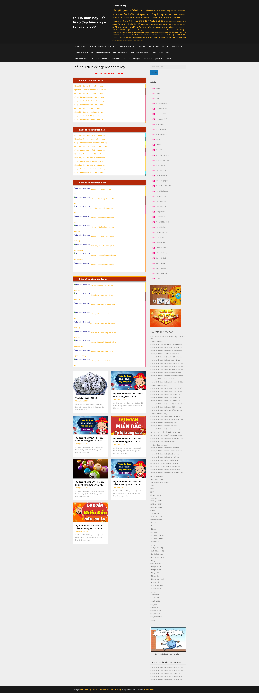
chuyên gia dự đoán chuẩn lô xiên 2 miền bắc (165, 394)
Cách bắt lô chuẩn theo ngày (160, 11)
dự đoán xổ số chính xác (171, 21)
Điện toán (115, 59)
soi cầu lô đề (145, 35)
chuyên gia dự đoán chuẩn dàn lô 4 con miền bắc (166, 382)
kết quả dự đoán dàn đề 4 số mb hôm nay (89, 158)
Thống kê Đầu (160, 212)
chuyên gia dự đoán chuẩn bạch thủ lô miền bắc (166, 357)
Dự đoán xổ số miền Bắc (129, 24)
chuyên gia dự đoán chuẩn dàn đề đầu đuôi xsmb (166, 376)
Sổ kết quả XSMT (161, 119)
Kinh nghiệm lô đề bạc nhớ (149, 24)
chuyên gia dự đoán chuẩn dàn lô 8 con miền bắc (166, 388)
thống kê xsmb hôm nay (125, 40)
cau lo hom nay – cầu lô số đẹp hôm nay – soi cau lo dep (90, 22)
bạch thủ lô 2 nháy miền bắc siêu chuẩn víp (90, 90)
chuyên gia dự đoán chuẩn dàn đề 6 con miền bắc (166, 366)
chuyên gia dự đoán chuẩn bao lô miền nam (164, 448)
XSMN (161, 53)
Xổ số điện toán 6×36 (157, 535)
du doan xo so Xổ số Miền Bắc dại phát (164, 17)
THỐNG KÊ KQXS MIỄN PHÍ (139, 53)
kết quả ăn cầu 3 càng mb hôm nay (87, 108)
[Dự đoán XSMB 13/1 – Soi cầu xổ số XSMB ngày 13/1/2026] (90, 425)
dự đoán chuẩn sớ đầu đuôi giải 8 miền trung (165, 432)
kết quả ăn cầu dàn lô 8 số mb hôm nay (88, 93)
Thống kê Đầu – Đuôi (162, 222)
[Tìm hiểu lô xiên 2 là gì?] (90, 383)
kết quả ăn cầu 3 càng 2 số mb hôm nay (88, 112)
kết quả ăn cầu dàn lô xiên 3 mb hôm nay (89, 101)
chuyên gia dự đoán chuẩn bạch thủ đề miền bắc (166, 351)
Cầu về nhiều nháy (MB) (163, 186)
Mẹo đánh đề (168, 24)
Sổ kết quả (93, 59)
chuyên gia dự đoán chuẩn (131, 10)
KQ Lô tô (147, 59)
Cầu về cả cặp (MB (156, 554)
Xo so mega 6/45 (161, 129)
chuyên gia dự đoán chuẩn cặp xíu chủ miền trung (166, 419)
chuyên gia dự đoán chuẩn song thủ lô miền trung (166, 438)
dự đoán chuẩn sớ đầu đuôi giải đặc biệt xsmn (165, 466)
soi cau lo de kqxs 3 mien (139, 30)
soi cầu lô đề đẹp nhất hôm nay (129, 37)
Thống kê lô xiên (161, 201)
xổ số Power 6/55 (161, 134)
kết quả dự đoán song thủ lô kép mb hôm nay (91, 146)
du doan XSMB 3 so (151, 21)
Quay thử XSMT (161, 268)
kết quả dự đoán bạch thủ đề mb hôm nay (89, 150)
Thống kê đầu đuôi (138, 40)
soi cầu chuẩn (160, 32)
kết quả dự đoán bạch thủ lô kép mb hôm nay (90, 143)
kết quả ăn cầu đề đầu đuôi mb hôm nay (88, 120)
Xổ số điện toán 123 (162, 160)
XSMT (168, 53)
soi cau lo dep (179, 30)
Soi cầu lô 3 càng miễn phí (171, 32)
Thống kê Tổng (161, 227)
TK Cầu (125, 59)
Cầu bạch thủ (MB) (162, 170)
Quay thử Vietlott (161, 273)
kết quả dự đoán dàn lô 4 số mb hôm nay (89, 173)
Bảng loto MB (155, 595)
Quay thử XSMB (161, 258)
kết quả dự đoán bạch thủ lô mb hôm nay (89, 135)
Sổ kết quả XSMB (161, 109)
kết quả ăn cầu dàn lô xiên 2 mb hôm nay (89, 97)
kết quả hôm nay (80, 59)
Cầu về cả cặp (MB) (162, 181)
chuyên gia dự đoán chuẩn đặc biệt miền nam (165, 454)
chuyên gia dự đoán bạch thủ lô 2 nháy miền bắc (166, 344)
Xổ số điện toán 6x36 (162, 155)
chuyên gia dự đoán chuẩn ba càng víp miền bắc (166, 347)
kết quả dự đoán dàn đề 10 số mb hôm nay (89, 169)
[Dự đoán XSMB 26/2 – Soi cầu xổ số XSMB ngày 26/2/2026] (128, 425)
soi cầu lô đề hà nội (168, 35)
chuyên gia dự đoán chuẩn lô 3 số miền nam (164, 460)
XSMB (154, 53)
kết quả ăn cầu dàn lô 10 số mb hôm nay (88, 116)
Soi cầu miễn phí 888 (143, 37)
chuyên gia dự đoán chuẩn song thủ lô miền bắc (166, 410)
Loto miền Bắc (160, 242)
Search (154, 73)
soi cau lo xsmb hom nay (133, 32)
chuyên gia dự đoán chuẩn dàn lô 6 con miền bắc (166, 391)
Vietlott (104, 59)
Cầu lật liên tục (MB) (162, 176)
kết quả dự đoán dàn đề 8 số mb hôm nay (89, 165)
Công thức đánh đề (143, 17)
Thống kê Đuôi (160, 217)
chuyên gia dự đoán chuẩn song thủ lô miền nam (166, 473)
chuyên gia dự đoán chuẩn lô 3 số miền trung (165, 429)
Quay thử (158, 59)
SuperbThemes (149, 690)
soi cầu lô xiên (123, 35)
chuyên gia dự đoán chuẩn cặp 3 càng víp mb (165, 360)
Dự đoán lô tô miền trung (171, 46)
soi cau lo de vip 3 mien (119, 32)
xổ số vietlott (160, 124)
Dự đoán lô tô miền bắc (125, 46)
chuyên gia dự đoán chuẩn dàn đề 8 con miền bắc (166, 369)
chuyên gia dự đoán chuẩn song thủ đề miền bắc (166, 404)
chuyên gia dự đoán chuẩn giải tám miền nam (165, 457)
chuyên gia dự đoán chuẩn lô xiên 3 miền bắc (165, 398)
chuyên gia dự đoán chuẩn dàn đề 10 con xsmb (166, 373)
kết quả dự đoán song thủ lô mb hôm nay (89, 139)
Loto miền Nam (161, 248)
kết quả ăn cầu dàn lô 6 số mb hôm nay (88, 86)
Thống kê (136, 59)
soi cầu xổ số (155, 37)
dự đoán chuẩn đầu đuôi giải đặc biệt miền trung (166, 435)
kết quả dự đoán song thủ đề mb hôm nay (89, 154)
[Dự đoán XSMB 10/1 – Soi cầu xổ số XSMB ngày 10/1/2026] (128, 468)
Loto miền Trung (161, 253)
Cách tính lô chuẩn (176, 11)
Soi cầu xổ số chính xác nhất (172, 37)
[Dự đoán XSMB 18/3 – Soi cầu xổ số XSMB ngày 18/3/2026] (90, 512)
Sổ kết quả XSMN (161, 114)
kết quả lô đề (160, 24)
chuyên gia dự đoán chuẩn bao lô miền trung (165, 416)
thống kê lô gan (155, 563)
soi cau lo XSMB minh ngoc (148, 32)
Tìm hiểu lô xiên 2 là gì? (86, 398)
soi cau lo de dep (175, 27)
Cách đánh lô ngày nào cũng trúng (143, 14)
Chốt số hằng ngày (103, 53)
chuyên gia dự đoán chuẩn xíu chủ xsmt (163, 441)
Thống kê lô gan (161, 196)
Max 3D (158, 140)
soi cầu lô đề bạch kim (157, 35)
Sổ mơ (168, 59)
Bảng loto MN (155, 601)
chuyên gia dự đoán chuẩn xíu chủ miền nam (165, 470)
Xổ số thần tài (160, 165)
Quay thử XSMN (161, 263)
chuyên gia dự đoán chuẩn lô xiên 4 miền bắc (165, 401)
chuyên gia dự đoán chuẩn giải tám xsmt (163, 426)
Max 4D (158, 145)
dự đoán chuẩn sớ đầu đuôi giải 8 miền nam (164, 463)
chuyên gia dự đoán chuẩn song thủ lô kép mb (165, 407)
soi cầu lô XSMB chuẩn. (134, 35)
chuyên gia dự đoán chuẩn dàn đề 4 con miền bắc (166, 363)
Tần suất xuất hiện (162, 232)
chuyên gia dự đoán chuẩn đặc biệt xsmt (163, 423)
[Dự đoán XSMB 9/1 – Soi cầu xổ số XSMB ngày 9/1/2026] (128, 381)
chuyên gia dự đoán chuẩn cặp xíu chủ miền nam (166, 451)
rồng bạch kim (163, 27)
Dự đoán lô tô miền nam (83, 53)
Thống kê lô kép (161, 206)
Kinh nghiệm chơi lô (120, 53)
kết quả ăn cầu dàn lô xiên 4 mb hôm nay (89, 105)
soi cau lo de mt (153, 30)
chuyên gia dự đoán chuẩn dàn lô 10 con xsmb (165, 379)
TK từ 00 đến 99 (161, 237)
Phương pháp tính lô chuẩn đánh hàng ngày (136, 27)
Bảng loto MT (155, 598)
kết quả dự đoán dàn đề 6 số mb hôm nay (89, 161)
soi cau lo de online (166, 30)
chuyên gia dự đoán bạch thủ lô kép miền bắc (165, 354)
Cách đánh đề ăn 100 (130, 17)
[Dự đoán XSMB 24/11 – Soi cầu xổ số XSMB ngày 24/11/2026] (90, 469)
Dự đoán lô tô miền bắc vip (148, 46)
